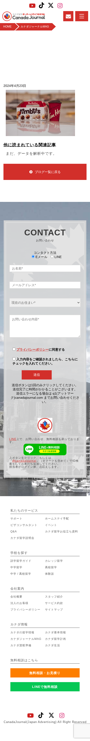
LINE (12, 439)
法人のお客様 (19, 603)
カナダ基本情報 (55, 632)
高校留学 (51, 567)
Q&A (13, 531)
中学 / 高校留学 (20, 573)
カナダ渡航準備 (20, 645)
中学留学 (16, 567)
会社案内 (17, 588)
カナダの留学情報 (22, 632)
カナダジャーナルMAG (25, 639)
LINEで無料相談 (45, 687)
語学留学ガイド (20, 560)
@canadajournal (24, 460)
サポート (16, 518)
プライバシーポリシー (32, 349)
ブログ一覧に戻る (48, 172)
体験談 (49, 573)
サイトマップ (54, 609)
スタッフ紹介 (54, 596)
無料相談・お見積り (44, 673)
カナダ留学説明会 (22, 538)
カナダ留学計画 (55, 639)
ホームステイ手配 (57, 518)
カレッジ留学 (54, 560)
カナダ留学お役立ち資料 (61, 531)
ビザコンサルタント (23, 525)
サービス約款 (54, 603)
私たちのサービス (24, 510)
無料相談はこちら (24, 660)
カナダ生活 (52, 645)
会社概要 (16, 596)
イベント (51, 525)
